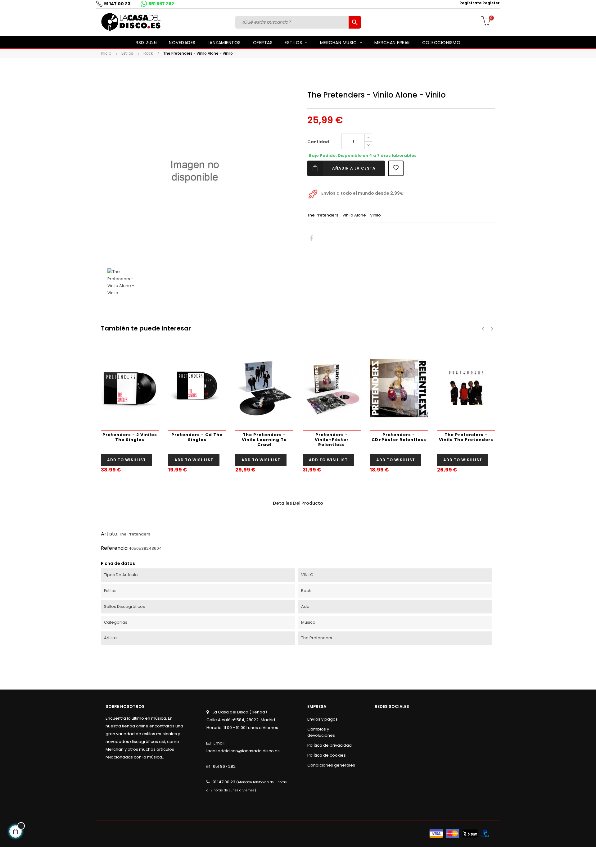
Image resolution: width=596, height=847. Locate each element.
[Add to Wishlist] (396, 168)
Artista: (109, 533)
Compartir (311, 239)
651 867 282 (161, 4)
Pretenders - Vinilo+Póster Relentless (332, 440)
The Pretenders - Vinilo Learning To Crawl (264, 440)
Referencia (114, 548)
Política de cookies (326, 755)
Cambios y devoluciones (321, 732)
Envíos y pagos (322, 719)
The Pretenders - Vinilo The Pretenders (466, 437)
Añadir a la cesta (354, 168)
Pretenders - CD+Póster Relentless (399, 437)
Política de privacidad (329, 745)
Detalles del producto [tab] (298, 503)
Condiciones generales (331, 765)
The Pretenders (134, 534)
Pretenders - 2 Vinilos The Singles (129, 437)
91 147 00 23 (117, 4)
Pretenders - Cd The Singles (197, 437)
